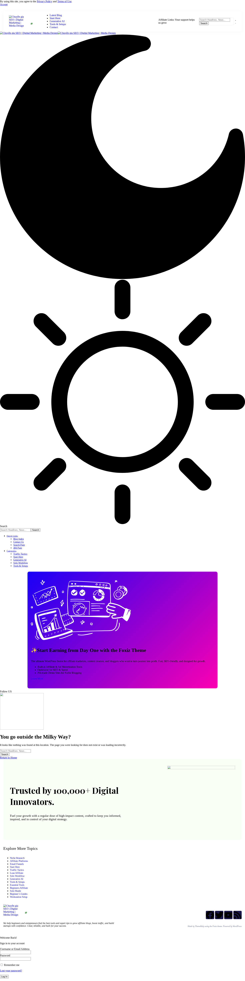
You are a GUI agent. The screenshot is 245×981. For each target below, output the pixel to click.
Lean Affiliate (16, 873)
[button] (4, 4)
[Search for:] (15, 750)
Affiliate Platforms (19, 861)
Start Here (15, 867)
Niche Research (17, 858)
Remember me (11, 965)
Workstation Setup (18, 897)
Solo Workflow (17, 876)
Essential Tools (17, 885)
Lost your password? (11, 970)
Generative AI (16, 879)
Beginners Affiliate (19, 888)
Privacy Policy (44, 1)
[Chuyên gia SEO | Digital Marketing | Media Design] (58, 33)
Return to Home (8, 757)
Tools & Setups (17, 882)
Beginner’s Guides (18, 894)
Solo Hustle (15, 891)
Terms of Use (64, 1)
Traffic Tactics (17, 870)
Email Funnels (17, 864)
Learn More (37, 678)
